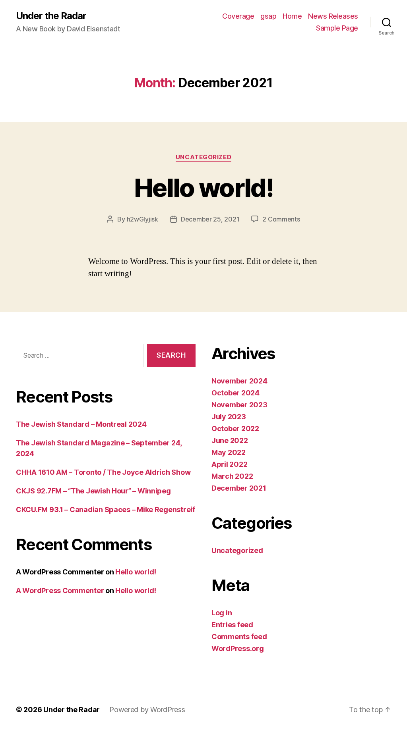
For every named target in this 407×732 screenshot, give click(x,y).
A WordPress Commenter (60, 590)
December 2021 (238, 488)
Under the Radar (51, 16)
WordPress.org (237, 648)
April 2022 (229, 464)
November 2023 (239, 405)
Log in (221, 613)
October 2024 (235, 393)
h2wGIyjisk (142, 219)
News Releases (333, 16)
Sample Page (337, 28)
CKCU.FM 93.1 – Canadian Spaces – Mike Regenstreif (105, 509)
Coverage (238, 16)
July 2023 (228, 416)
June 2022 (229, 440)
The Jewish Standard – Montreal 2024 (81, 424)
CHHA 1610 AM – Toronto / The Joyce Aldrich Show (103, 472)
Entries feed (232, 624)
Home (292, 16)
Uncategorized (203, 157)
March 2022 (232, 476)
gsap (268, 16)
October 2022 (235, 428)
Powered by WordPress (147, 709)
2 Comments (281, 219)
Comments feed (239, 636)
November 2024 (239, 381)
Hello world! (203, 187)
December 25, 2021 (210, 219)
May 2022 (228, 452)
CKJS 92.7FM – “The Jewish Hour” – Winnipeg (93, 491)
